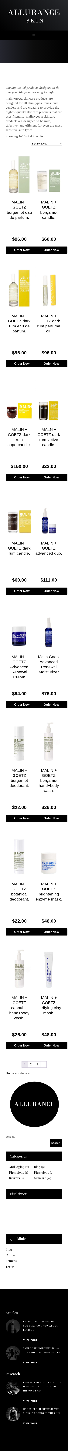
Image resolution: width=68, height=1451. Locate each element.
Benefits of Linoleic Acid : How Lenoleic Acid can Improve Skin (42, 1386)
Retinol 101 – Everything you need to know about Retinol (40, 1325)
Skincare (40, 1178)
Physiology (16, 1172)
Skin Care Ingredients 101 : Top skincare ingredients (42, 1350)
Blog (37, 1167)
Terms (10, 1267)
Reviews (14, 1178)
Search (10, 1136)
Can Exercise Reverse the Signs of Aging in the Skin (41, 1411)
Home (10, 1073)
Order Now (21, 250)
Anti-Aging (17, 1167)
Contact (11, 1255)
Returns (11, 1261)
